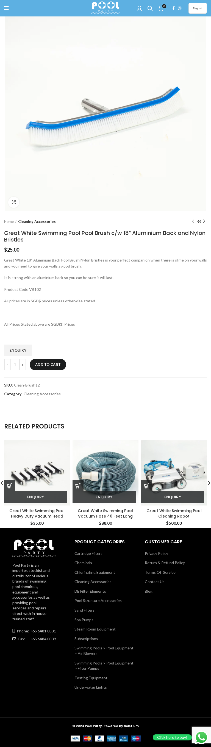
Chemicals (83, 562)
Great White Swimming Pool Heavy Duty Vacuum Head (37, 513)
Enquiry (18, 350)
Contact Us (155, 581)
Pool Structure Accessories (98, 600)
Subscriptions (86, 638)
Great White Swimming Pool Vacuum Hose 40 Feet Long (105, 513)
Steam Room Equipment (95, 629)
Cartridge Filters (88, 553)
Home (9, 221)
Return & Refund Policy (165, 562)
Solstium (131, 726)
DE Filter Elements (90, 591)
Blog (148, 591)
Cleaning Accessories (37, 221)
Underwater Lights (90, 687)
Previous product (193, 221)
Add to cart (48, 364)
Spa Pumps (83, 619)
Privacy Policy (156, 553)
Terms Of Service (160, 572)
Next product (204, 221)
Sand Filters (84, 610)
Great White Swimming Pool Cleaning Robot (174, 513)
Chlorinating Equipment (94, 572)
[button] (78, 485)
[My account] (139, 8)
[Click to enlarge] (13, 202)
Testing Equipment (90, 677)
